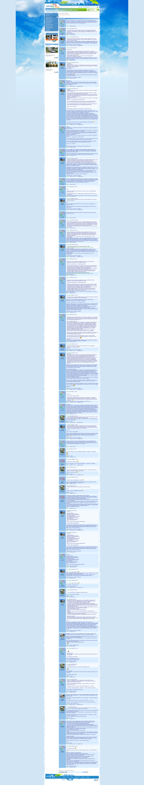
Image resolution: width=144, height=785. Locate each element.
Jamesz (62, 638)
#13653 (67, 155)
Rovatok (52, 9)
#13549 (67, 256)
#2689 (67, 587)
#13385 (67, 474)
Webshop (76, 9)
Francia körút (48, 60)
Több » (57, 44)
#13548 (67, 275)
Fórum (56, 9)
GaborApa (62, 420)
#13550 (67, 242)
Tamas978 (70, 158)
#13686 (67, 60)
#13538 (67, 446)
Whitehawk (70, 88)
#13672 (67, 147)
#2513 (67, 704)
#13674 (67, 124)
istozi (69, 599)
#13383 (67, 493)
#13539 (67, 438)
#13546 (67, 312)
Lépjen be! (92, 9)
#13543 (67, 389)
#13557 (67, 184)
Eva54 (62, 463)
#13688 (67, 34)
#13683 (67, 86)
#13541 (67, 413)
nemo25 (69, 28)
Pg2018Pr (62, 24)
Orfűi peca (48, 46)
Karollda (50, 67)
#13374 (67, 508)
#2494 (67, 743)
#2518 (67, 646)
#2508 (67, 718)
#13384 (67, 483)
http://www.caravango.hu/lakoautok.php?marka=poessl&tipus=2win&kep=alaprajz (80, 247)
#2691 (67, 578)
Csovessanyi (62, 32)
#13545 (67, 341)
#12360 (67, 530)
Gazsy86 (50, 53)
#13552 (67, 217)
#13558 (67, 176)
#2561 (67, 631)
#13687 (67, 45)
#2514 (67, 692)
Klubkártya (70, 9)
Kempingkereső (62, 9)
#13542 (67, 402)
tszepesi (62, 153)
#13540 (67, 422)
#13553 (67, 209)
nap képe (70, 583)
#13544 (67, 350)
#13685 (67, 78)
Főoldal (47, 9)
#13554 (67, 196)
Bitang (69, 510)
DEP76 (62, 584)
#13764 (67, 26)
